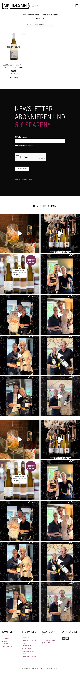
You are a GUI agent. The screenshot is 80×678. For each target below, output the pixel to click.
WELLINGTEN (6, 641)
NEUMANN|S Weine (48, 640)
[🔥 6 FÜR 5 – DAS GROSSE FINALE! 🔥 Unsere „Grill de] (60, 274)
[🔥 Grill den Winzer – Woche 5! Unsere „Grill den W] (19, 355)
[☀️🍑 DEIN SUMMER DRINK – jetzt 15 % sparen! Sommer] (19, 233)
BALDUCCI (5, 644)
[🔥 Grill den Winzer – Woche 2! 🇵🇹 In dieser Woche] (60, 396)
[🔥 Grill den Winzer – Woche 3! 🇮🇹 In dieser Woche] (19, 396)
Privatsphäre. (29, 145)
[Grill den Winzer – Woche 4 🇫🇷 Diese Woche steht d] (60, 355)
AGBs (23, 643)
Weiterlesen (14, 77)
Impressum (25, 638)
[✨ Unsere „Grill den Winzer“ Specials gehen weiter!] (19, 315)
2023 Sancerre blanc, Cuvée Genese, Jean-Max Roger (13, 66)
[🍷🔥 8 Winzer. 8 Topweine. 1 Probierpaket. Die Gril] (60, 233)
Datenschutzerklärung (29, 640)
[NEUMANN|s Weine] (16, 6)
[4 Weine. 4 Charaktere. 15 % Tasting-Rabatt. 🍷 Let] (19, 274)
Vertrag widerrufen (27, 648)
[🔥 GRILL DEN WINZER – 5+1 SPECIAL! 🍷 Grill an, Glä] (60, 315)
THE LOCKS (5, 638)
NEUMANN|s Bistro (7, 646)
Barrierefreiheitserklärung (29, 656)
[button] (35, 5)
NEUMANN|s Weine (49, 643)
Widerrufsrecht (26, 646)
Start (24, 15)
